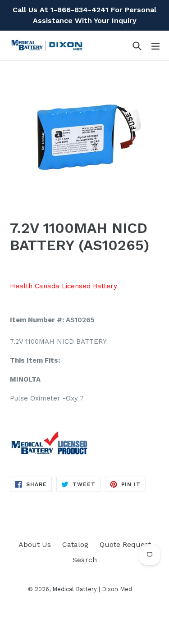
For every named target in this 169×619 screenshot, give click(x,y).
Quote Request (125, 544)
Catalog (75, 544)
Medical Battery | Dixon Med (92, 589)
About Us (34, 544)
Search (85, 559)
